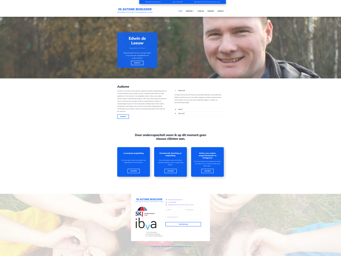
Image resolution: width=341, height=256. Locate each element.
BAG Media (188, 246)
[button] (199, 91)
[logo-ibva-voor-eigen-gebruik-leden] (149, 217)
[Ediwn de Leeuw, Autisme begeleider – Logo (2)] (135, 6)
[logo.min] (145, 207)
